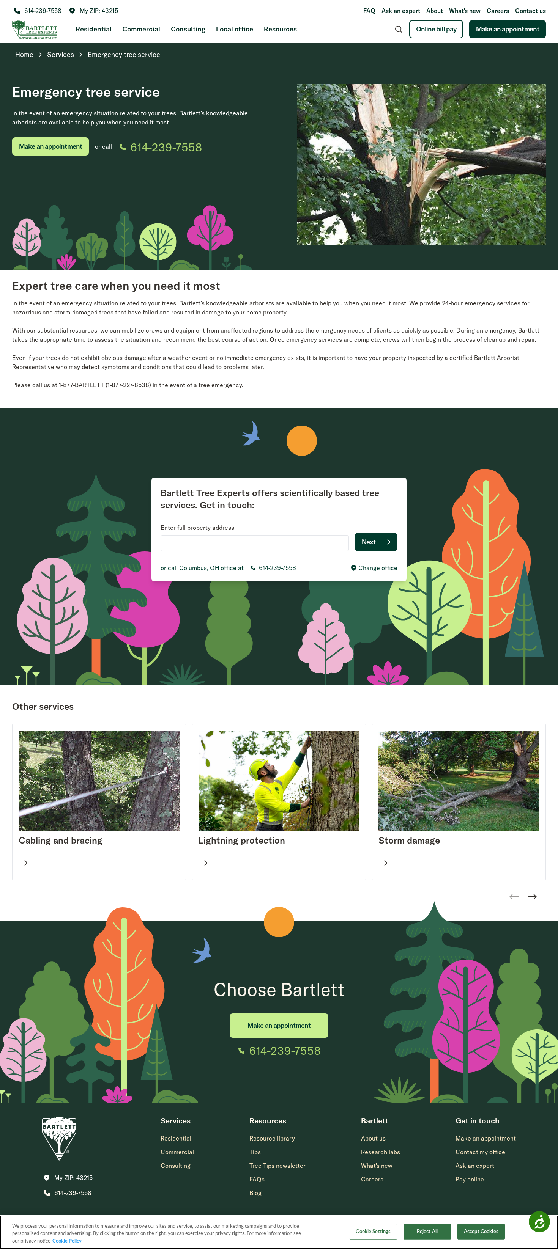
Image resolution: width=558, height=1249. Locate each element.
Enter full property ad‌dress (197, 527)
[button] (94, 10)
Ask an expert (400, 10)
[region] (279, 1232)
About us (373, 1138)
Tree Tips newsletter (277, 1165)
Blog (255, 1193)
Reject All (427, 1231)
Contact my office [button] (480, 1152)
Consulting (188, 29)
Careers (498, 10)
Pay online (470, 1179)
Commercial (141, 29)
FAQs (257, 1179)
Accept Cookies (481, 1231)
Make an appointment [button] (486, 1138)
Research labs (380, 1152)
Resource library (272, 1138)
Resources (280, 29)
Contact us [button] (530, 10)
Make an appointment (507, 29)
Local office (234, 29)
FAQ (369, 10)
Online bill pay (436, 29)
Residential (94, 29)
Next (368, 541)
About (434, 10)
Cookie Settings (373, 1231)
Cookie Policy (67, 1241)
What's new (465, 10)
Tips (255, 1152)
